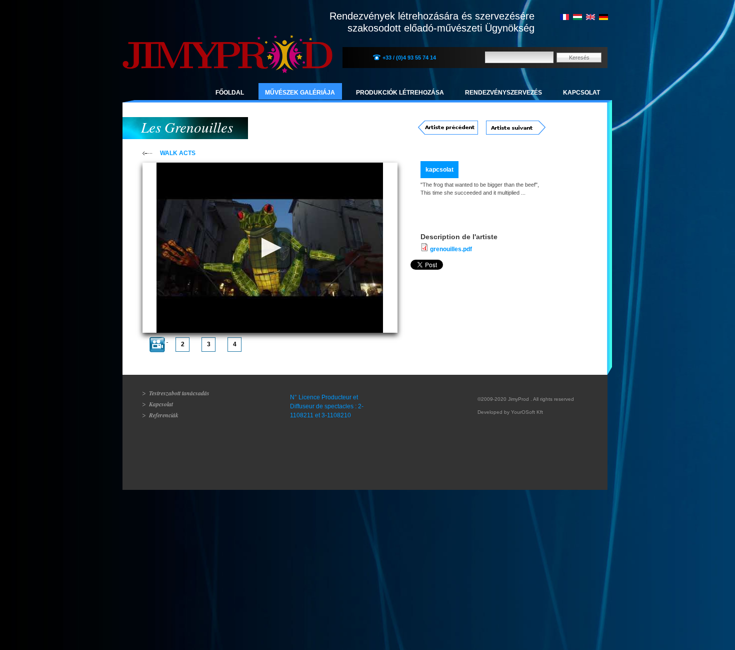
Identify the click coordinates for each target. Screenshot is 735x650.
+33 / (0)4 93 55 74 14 (409, 58)
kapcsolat (440, 169)
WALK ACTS (178, 153)
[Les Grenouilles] (564, 18)
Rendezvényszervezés (503, 92)
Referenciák (163, 415)
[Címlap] (227, 43)
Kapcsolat (581, 92)
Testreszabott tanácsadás (179, 393)
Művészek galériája (300, 92)
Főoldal (230, 92)
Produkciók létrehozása (400, 92)
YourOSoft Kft (527, 412)
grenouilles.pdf (451, 249)
